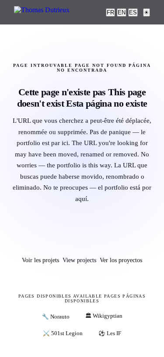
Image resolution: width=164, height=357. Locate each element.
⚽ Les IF (109, 333)
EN (122, 12)
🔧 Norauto (56, 317)
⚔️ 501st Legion (63, 333)
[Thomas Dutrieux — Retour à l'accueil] (42, 12)
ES (133, 12)
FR (110, 12)
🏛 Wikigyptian (103, 316)
